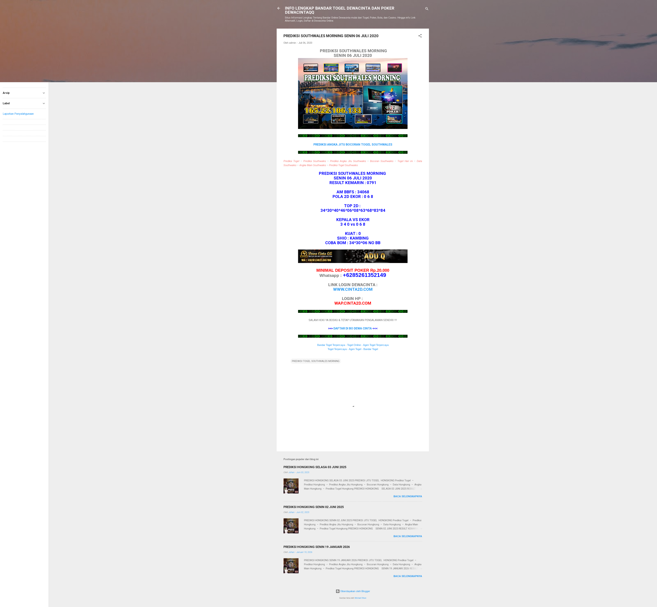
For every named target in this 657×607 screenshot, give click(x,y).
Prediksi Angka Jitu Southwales (348, 161)
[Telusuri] (427, 9)
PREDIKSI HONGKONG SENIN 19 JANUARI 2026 (317, 547)
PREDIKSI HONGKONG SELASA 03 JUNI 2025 (315, 467)
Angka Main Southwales (312, 165)
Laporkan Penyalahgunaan (18, 113)
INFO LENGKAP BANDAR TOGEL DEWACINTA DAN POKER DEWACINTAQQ (339, 10)
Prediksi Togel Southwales (343, 165)
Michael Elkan (360, 598)
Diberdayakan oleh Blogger (355, 591)
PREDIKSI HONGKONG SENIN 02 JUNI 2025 (314, 507)
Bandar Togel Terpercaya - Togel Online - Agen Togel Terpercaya (353, 344)
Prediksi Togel (291, 161)
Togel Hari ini (405, 161)
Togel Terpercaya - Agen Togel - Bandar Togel (353, 349)
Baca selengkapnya (408, 496)
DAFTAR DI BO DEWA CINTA (352, 328)
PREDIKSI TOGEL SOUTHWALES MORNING (315, 361)
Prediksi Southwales (314, 161)
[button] (420, 36)
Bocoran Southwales (381, 161)
